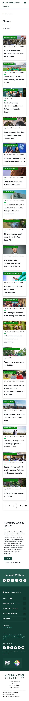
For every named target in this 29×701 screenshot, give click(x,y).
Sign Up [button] (8, 558)
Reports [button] (6, 619)
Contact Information (14, 681)
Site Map (14, 683)
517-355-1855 (7, 628)
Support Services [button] (10, 609)
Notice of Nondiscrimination (8, 694)
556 (26, 506)
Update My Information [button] (13, 562)
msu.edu (16, 692)
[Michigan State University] (11, 2)
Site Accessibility (14, 687)
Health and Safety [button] (11, 603)
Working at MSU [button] (10, 614)
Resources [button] (7, 598)
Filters (8, 28)
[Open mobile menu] (25, 2)
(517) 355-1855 (9, 692)
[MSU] (12, 593)
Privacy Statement (14, 685)
